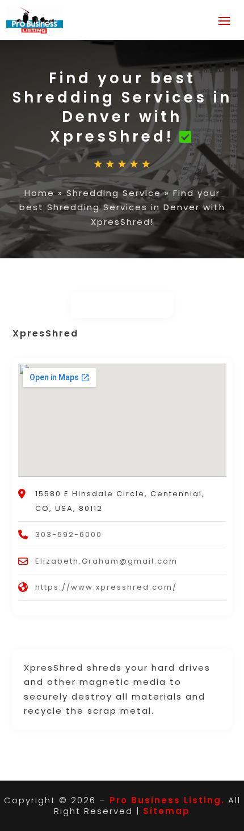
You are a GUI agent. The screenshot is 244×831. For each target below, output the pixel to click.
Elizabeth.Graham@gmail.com (106, 561)
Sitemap (166, 811)
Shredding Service (113, 193)
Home (39, 193)
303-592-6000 (68, 534)
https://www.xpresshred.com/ (106, 587)
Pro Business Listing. (167, 800)
